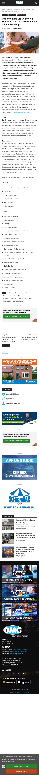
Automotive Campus (14, 293)
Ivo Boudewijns (17, 28)
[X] (15, 328)
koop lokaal (22, 299)
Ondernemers (21, 15)
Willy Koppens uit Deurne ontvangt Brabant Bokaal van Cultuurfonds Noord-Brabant (25, 535)
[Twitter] (9, 674)
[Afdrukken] (24, 328)
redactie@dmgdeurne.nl (21, 649)
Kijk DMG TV (10, 399)
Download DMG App (13, 403)
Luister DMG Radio (12, 394)
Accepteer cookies (21, 766)
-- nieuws (5, 15)
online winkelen (18, 301)
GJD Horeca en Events (24, 296)
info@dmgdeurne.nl (16, 654)
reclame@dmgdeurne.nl (18, 651)
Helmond (5, 299)
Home (3, 9)
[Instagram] (14, 674)
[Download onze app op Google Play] (9, 683)
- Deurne (9, 9)
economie (13, 15)
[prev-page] (3, 352)
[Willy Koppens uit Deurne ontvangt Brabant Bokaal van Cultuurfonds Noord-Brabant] (8, 538)
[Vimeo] (24, 674)
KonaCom (13, 299)
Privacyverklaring (15, 692)
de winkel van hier (27, 293)
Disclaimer (26, 692)
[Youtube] (19, 674)
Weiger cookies (21, 771)
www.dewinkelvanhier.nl (21, 112)
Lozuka (30, 299)
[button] (19, 371)
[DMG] (22, 3)
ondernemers (7, 301)
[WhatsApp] (20, 328)
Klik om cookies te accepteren (16, 316)
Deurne (5, 296)
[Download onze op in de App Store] (23, 683)
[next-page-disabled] (6, 352)
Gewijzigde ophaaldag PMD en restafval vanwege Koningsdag (9, 339)
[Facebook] (10, 328)
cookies (19, 756)
